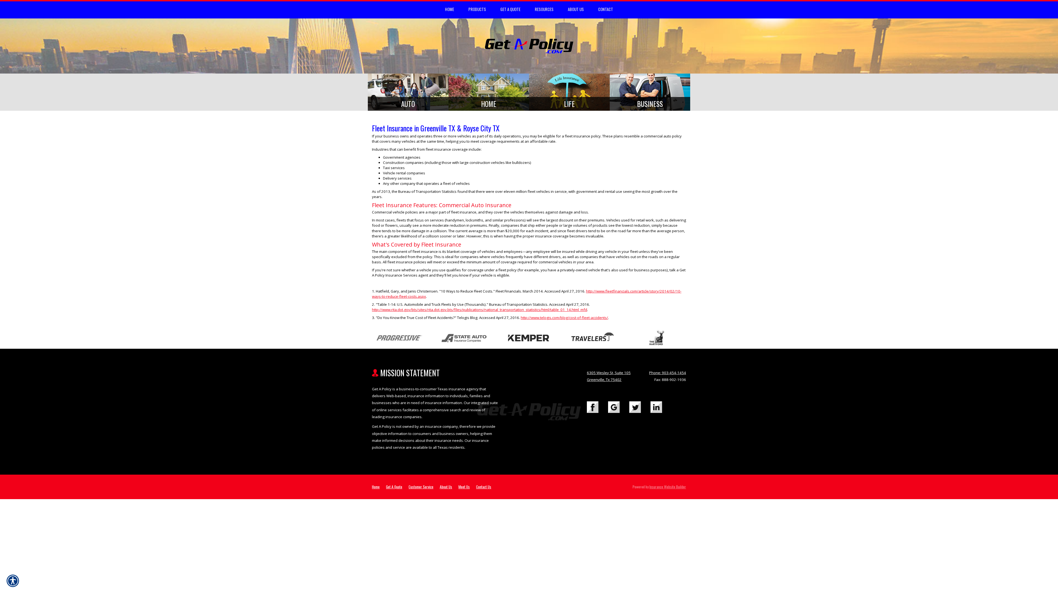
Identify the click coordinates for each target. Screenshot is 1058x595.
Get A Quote (394, 486)
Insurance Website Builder (667, 486)
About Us (446, 486)
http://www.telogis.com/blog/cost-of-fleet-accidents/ (564, 317)
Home (376, 486)
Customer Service (421, 486)
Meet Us (464, 486)
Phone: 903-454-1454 (667, 372)
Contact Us (483, 486)
